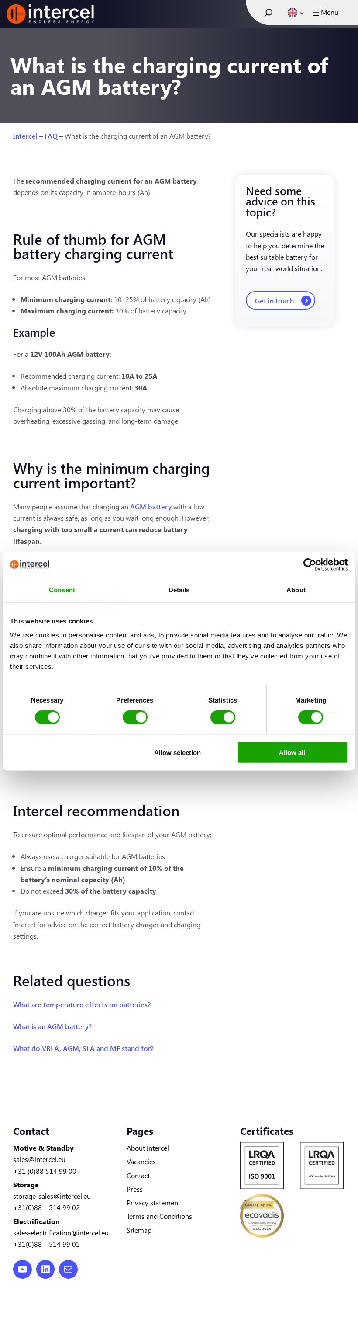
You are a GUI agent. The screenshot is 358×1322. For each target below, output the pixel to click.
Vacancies (141, 1161)
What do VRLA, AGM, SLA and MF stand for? (83, 1048)
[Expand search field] (268, 12)
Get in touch (274, 300)
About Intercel (148, 1147)
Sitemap (139, 1230)
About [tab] (296, 590)
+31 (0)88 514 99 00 (44, 1171)
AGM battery (151, 506)
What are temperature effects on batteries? (82, 1004)
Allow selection (177, 752)
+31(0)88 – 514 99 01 (46, 1244)
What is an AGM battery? (52, 1026)
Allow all (292, 752)
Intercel (25, 135)
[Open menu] (324, 12)
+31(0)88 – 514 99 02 (46, 1207)
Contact (138, 1175)
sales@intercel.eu (39, 1159)
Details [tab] (179, 590)
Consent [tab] (62, 590)
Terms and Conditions (159, 1216)
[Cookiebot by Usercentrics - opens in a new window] (310, 564)
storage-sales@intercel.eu (52, 1195)
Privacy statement (153, 1202)
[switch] (135, 717)
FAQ (51, 135)
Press (135, 1188)
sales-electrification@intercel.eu (61, 1232)
